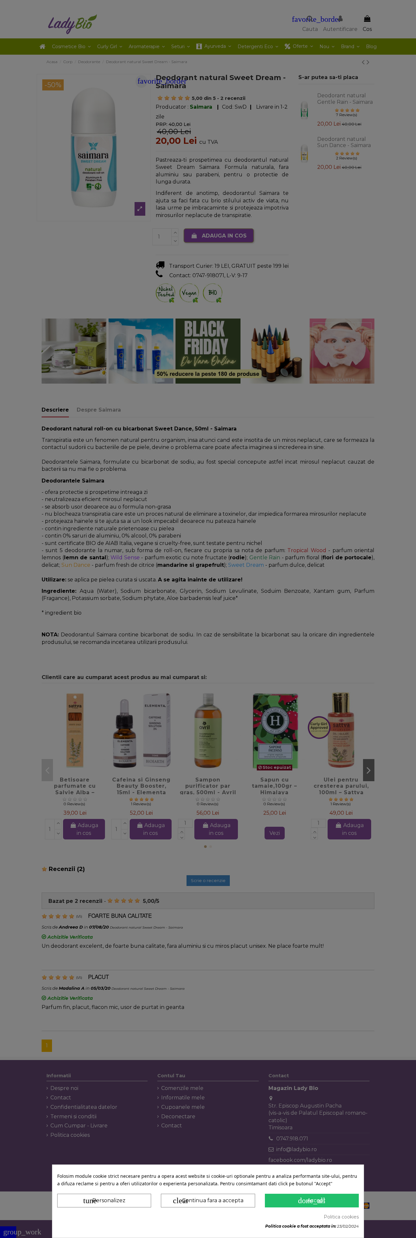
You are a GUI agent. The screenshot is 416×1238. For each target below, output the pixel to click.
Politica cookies (341, 1217)
